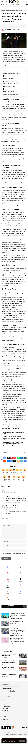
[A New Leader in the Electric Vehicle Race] (5, 623)
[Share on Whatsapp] (18, 458)
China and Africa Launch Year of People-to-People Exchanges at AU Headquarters (17, 615)
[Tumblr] (20, 586)
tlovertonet (9, 490)
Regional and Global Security (11, 83)
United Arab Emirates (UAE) (18, 452)
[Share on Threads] (14, 461)
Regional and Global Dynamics (11, 94)
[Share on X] (7, 26)
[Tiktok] (20, 580)
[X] (20, 568)
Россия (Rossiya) (17, 10)
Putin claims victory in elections (8, 674)
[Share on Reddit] (4, 461)
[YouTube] (23, 728)
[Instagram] (20, 574)
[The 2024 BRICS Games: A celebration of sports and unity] (23, 669)
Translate (12, 690)
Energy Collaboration (9, 78)
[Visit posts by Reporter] (3, 30)
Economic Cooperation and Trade (12, 75)
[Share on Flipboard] (11, 458)
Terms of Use (12, 741)
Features (20, 618)
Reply (24, 491)
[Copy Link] (21, 461)
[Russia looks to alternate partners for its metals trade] (23, 656)
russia (9, 452)
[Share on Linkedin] (21, 458)
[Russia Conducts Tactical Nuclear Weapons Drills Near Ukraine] (23, 662)
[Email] (10, 26)
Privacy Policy (5, 741)
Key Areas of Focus (9, 91)
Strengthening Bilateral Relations (12, 73)
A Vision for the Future (9, 86)
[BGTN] (14, 1)
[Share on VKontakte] (8, 461)
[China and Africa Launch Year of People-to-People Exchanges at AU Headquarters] (5, 615)
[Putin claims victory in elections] (23, 676)
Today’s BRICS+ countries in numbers (12, 436)
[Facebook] (7, 568)
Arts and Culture (14, 618)
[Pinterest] (7, 574)
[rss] (7, 598)
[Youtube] (7, 580)
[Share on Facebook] (5, 26)
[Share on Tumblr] (25, 458)
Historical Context (8, 89)
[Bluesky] (20, 592)
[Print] (12, 26)
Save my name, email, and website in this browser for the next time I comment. (14, 554)
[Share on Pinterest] (14, 458)
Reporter (9, 29)
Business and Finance (14, 625)
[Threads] (7, 592)
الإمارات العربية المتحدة (6, 10)
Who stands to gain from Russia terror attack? (13, 445)
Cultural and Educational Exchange (12, 81)
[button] (22, 741)
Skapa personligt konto (12, 505)
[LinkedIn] (7, 586)
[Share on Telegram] (11, 461)
